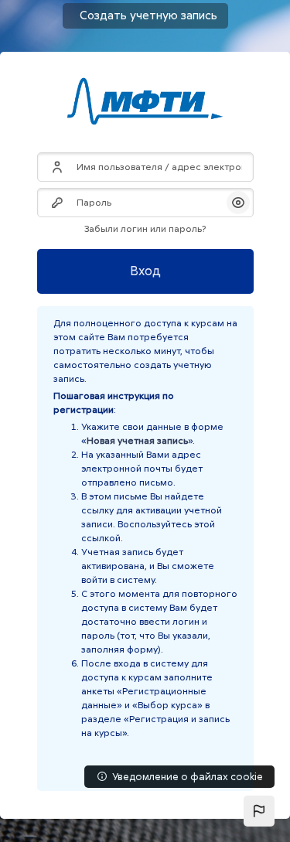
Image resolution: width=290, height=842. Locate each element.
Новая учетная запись (137, 441)
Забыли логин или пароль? (145, 229)
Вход (145, 271)
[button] (259, 811)
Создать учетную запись (148, 15)
